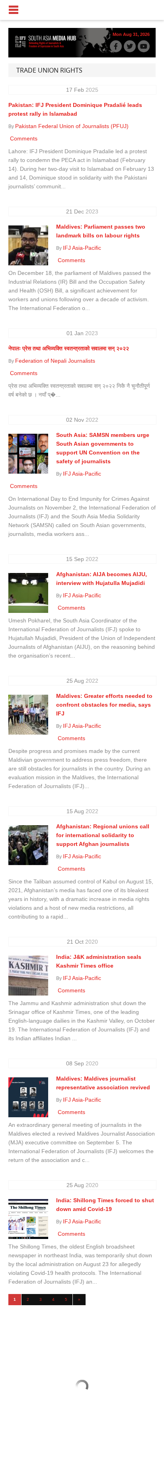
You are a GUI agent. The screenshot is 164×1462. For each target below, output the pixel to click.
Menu (82, 10)
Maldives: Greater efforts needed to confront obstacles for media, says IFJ (104, 705)
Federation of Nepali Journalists (55, 361)
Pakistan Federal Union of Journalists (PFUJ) (72, 126)
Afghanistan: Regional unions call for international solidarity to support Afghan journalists (102, 835)
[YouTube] (144, 46)
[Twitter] (130, 46)
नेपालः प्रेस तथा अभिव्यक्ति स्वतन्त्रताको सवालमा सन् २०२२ (68, 348)
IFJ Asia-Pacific (82, 248)
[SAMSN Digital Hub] (48, 47)
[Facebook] (116, 46)
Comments (22, 138)
